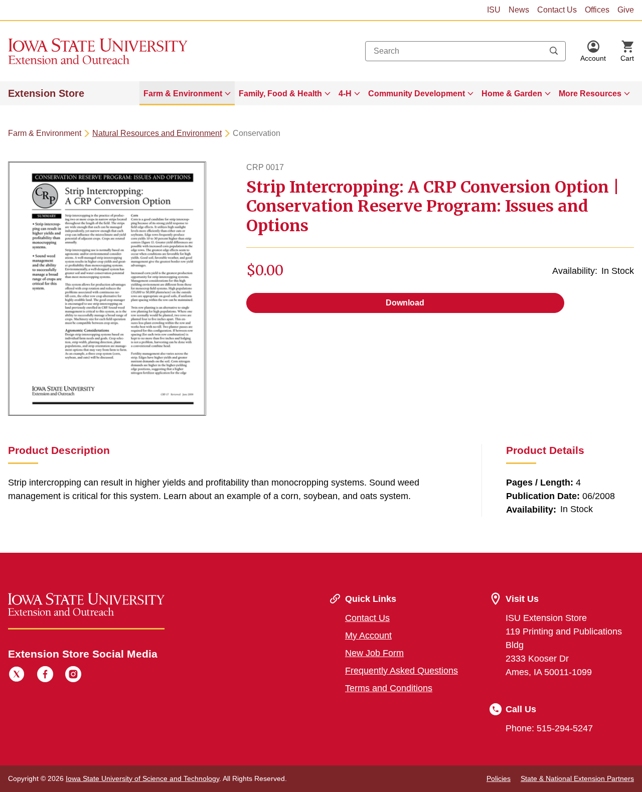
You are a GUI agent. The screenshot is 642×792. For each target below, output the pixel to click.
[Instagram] (73, 676)
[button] (593, 51)
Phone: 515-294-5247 (549, 728)
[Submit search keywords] (554, 51)
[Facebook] (45, 676)
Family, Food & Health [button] (280, 93)
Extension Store (46, 93)
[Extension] (98, 51)
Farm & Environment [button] (182, 93)
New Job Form (374, 653)
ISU (494, 10)
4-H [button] (345, 93)
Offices (597, 10)
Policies (499, 778)
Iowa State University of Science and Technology (142, 778)
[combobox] (465, 51)
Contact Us (557, 10)
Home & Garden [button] (512, 93)
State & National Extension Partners (577, 778)
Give (625, 10)
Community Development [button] (416, 93)
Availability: (574, 271)
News (519, 10)
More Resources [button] (590, 93)
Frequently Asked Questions (401, 671)
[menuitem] (187, 93)
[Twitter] (16, 676)
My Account (368, 635)
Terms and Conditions (388, 688)
